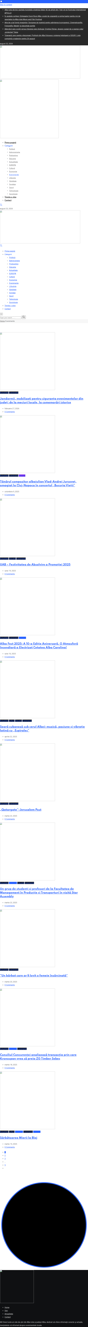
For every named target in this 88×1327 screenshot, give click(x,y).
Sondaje (12, 184)
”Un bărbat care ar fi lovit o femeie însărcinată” (34, 975)
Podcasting (13, 155)
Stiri (6, 1311)
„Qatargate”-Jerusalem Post (20, 809)
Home (2, 321)
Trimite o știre (10, 197)
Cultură (12, 168)
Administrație (14, 152)
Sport (11, 187)
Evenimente (14, 175)
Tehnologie (13, 191)
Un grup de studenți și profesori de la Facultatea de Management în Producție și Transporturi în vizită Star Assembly (39, 893)
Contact (8, 200)
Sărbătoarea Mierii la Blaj (18, 1137)
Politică (12, 149)
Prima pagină (10, 143)
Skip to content (6, 5)
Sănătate (12, 181)
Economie (13, 171)
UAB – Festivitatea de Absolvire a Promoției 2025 (35, 564)
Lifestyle (12, 178)
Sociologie (13, 194)
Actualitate (13, 162)
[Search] (1, 205)
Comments (10, 412)
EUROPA (12, 165)
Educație (12, 159)
